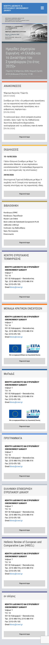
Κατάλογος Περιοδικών (13, 216)
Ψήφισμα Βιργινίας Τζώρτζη (16, 93)
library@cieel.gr (16, 287)
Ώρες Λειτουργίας (11, 231)
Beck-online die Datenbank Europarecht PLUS (21, 222)
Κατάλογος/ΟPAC (11, 213)
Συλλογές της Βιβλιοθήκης (14, 228)
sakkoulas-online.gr (11, 225)
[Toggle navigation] (42, 8)
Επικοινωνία (9, 234)
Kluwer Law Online (11, 219)
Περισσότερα (24, 137)
